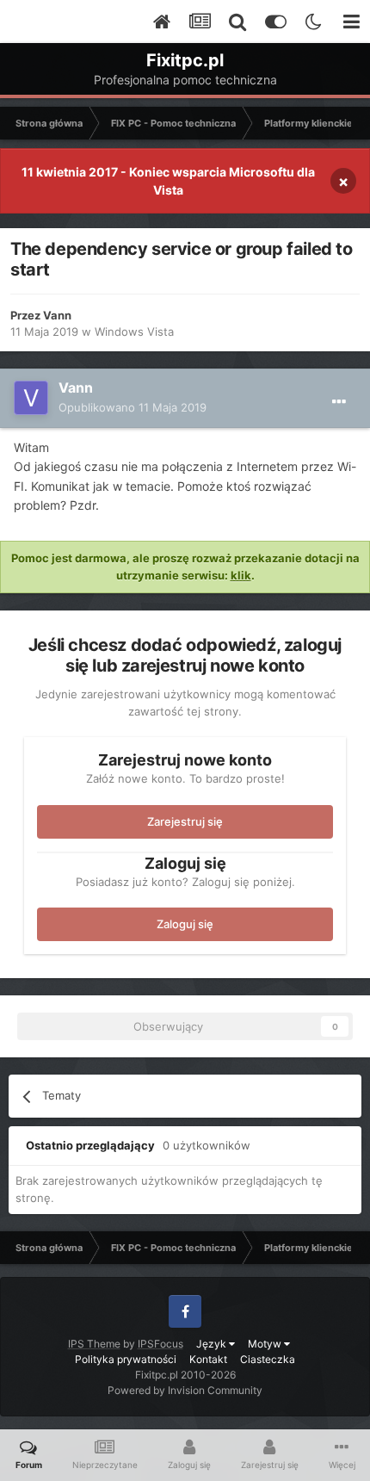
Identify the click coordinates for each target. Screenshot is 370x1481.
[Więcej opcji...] (339, 402)
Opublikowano (133, 407)
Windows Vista (134, 331)
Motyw (266, 1343)
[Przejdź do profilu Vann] (31, 398)
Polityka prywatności (125, 1359)
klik (241, 575)
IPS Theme (94, 1343)
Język (212, 1343)
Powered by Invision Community (185, 1390)
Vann (57, 315)
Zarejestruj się (185, 821)
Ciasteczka (267, 1359)
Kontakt (208, 1359)
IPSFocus (160, 1343)
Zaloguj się (185, 924)
